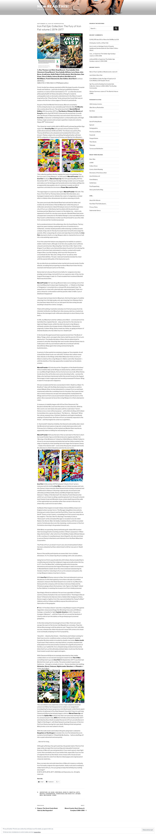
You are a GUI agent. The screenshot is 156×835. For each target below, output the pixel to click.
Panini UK (92, 135)
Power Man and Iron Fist (65, 793)
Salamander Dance (95, 210)
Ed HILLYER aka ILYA (95, 39)
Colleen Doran (93, 166)
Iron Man (58, 792)
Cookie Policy (37, 832)
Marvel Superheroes (47, 793)
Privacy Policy (93, 207)
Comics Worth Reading (96, 169)
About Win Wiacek (94, 200)
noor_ (91, 53)
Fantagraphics (93, 128)
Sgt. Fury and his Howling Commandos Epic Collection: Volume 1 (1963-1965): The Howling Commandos (102, 86)
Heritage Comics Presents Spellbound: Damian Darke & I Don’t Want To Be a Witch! (103, 48)
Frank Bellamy (93, 179)
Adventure (44, 792)
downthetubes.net (94, 176)
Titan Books (92, 142)
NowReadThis (59, 23)
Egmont (91, 125)
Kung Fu (66, 792)
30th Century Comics (95, 104)
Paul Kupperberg (94, 186)
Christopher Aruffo (94, 43)
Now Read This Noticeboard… (98, 203)
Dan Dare (92, 111)
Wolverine (47, 795)
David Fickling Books (95, 121)
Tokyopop (92, 145)
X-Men (54, 795)
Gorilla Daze (92, 183)
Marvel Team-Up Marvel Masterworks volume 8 (103, 72)
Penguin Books (93, 138)
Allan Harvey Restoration (96, 107)
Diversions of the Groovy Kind (97, 172)
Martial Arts (75, 792)
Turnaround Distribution (96, 148)
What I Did (105, 43)
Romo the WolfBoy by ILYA (111, 39)
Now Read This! (53, 6)
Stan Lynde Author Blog (96, 189)
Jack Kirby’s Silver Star (95, 75)
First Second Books (95, 131)
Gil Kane (51, 792)
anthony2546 (93, 59)
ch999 (91, 162)
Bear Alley (92, 159)
